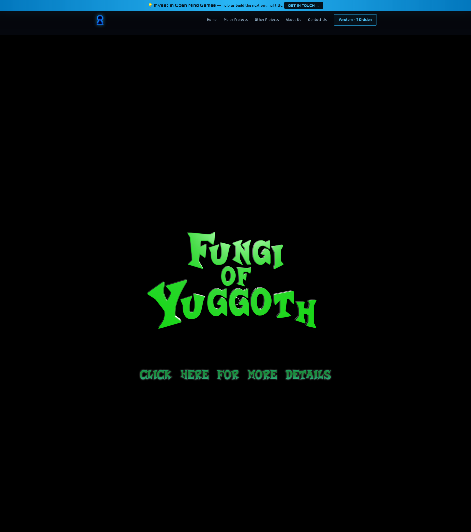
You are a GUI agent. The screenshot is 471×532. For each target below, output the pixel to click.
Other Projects (267, 19)
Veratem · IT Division (355, 19)
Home (212, 19)
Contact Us (317, 19)
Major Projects (236, 19)
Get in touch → (303, 5)
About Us (293, 19)
